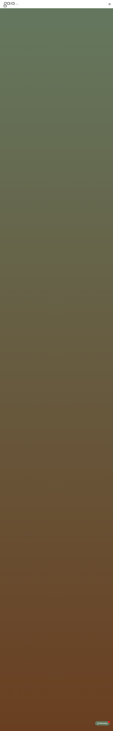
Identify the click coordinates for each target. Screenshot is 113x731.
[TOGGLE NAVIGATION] (93, 4)
